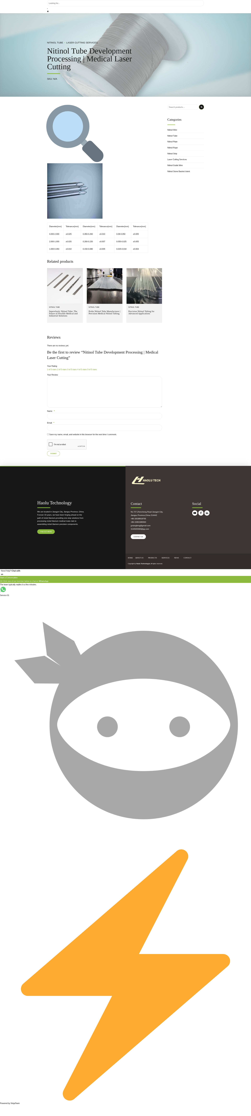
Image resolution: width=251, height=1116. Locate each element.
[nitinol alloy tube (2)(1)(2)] (144, 286)
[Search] (47, 8)
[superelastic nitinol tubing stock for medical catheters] (65, 286)
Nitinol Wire (172, 130)
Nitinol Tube (55, 42)
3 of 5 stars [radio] (72, 369)
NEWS (176, 558)
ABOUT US (139, 558)
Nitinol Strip (172, 153)
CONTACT (187, 558)
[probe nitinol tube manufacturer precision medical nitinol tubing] (104, 286)
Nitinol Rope (172, 148)
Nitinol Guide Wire (175, 165)
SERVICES (165, 558)
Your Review (52, 375)
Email (50, 423)
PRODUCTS (152, 558)
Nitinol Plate (172, 142)
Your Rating (52, 366)
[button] (75, 161)
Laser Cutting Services (82, 42)
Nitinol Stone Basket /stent (178, 171)
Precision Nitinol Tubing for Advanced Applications (141, 312)
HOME (130, 558)
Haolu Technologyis (143, 563)
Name (51, 411)
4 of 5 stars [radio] (82, 369)
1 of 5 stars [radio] (52, 369)
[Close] (48, 11)
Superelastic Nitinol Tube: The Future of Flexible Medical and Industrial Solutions (63, 313)
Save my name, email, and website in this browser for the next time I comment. (83, 434)
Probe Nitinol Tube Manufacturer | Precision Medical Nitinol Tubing (104, 312)
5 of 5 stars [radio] (92, 369)
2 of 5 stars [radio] (62, 369)
